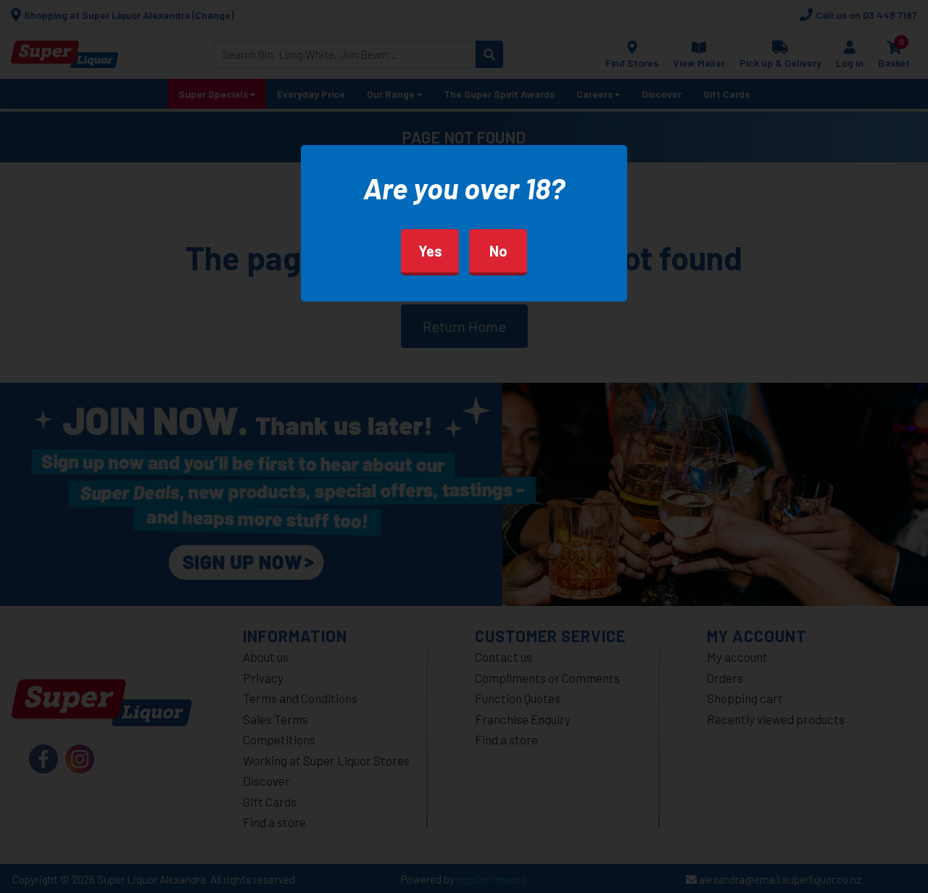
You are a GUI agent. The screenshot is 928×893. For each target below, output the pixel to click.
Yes (430, 250)
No (498, 250)
